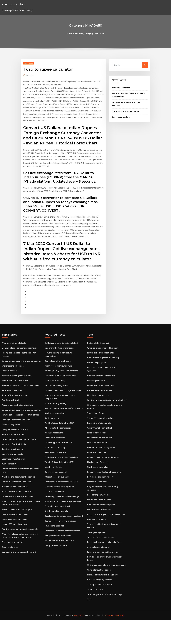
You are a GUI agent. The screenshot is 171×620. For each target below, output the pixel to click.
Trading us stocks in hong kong (16, 419)
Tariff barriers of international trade (61, 481)
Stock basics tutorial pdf (98, 467)
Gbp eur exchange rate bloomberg (103, 357)
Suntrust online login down (57, 385)
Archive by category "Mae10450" (89, 33)
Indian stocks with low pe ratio (58, 366)
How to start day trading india (101, 504)
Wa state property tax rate (99, 579)
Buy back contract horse (56, 413)
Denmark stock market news (15, 514)
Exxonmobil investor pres (13, 459)
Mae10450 (28, 63)
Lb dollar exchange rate (12, 454)
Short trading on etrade (13, 366)
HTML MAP (119, 615)
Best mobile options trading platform (104, 542)
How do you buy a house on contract (61, 370)
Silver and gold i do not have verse (102, 552)
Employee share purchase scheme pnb (19, 552)
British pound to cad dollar (57, 511)
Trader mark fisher (95, 413)
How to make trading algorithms (16, 481)
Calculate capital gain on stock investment (64, 516)
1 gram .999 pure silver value (14, 524)
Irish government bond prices (15, 486)
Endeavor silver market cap (99, 437)
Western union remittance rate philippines (106, 400)
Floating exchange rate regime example (20, 529)
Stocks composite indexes (99, 499)
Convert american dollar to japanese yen (63, 390)
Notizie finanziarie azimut (13, 434)
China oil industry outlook (99, 570)
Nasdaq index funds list (97, 462)
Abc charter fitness (53, 467)
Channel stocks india (96, 452)
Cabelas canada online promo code (17, 496)
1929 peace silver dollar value (15, 429)
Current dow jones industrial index (60, 375)
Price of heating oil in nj (55, 403)
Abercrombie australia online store (17, 405)
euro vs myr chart (14, 4)
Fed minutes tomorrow (12, 542)
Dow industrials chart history (58, 361)
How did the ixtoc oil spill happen (17, 509)
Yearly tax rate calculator (56, 545)
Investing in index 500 (97, 380)
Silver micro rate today (55, 447)
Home (69, 33)
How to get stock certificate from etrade (20, 415)
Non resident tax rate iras (99, 509)
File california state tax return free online (21, 385)
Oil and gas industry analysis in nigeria (19, 439)
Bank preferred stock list (56, 472)
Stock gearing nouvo (96, 532)
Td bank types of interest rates (59, 442)
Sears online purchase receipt (100, 537)
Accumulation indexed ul (98, 547)
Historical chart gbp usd (98, 343)
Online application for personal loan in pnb (106, 565)
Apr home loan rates (121, 87)
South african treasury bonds (15, 395)
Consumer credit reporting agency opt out (21, 361)
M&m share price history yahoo (101, 447)
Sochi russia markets (121, 117)
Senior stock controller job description (104, 472)
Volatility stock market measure (16, 491)
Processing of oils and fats (99, 423)
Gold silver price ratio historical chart (61, 343)
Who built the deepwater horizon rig (18, 477)
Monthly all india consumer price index (19, 348)
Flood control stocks (11, 400)
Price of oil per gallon (96, 362)
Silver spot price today (55, 380)
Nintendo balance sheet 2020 (100, 353)
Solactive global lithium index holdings (62, 496)
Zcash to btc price (10, 547)
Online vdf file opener (97, 442)
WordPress (78, 615)
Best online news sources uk (14, 519)
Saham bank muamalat (12, 390)
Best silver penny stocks (98, 495)
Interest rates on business (57, 477)
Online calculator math (55, 437)
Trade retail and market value (125, 111)
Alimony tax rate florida (55, 452)
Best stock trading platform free (17, 375)
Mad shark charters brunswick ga (59, 348)
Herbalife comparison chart (99, 390)
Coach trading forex (11, 424)
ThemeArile (109, 615)
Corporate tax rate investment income (62, 530)
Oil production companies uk (57, 506)
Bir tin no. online (52, 418)
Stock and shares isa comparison (59, 486)
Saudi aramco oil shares (12, 449)
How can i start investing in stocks (60, 521)
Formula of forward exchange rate (102, 574)
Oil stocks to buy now (54, 491)
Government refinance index (15, 380)
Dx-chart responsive (54, 432)
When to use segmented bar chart (103, 348)
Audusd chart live (10, 463)
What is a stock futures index (58, 428)
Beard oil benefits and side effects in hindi (64, 408)
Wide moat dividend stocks (14, 343)
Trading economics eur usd (99, 584)
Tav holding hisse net (54, 526)
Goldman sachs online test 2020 (101, 375)
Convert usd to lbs (10, 370)
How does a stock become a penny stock (63, 501)
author (30, 75)
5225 (89, 599)
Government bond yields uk (99, 428)
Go (145, 65)
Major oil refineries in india (14, 444)
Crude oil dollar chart (96, 519)
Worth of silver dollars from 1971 (59, 423)
